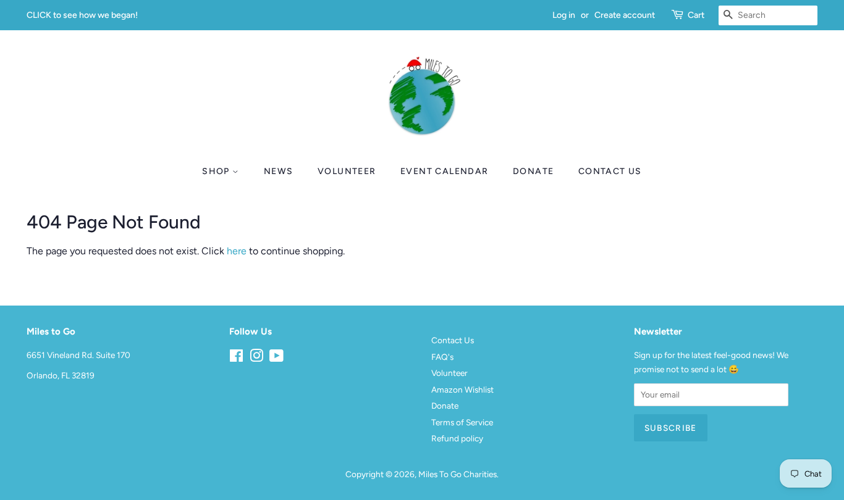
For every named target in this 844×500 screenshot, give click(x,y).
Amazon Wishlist (462, 389)
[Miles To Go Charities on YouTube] (276, 358)
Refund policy (457, 438)
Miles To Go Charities (457, 474)
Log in (563, 15)
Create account (624, 15)
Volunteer (347, 171)
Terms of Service (462, 422)
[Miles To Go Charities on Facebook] (236, 358)
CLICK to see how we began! (82, 15)
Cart (696, 15)
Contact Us (610, 171)
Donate (533, 171)
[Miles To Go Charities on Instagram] (256, 358)
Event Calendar (444, 171)
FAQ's (442, 357)
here (237, 251)
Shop (217, 171)
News (278, 171)
